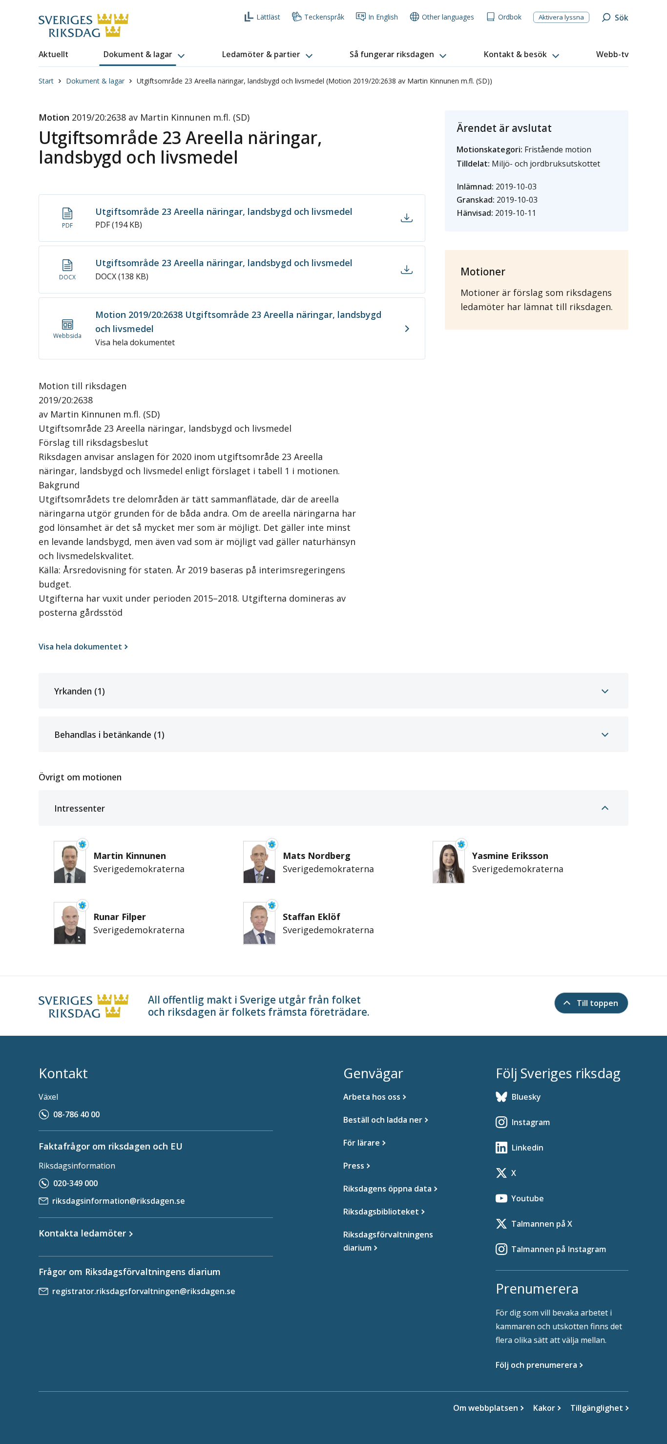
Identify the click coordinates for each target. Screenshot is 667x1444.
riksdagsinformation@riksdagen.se (118, 1200)
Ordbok (509, 16)
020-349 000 (75, 1183)
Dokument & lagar (95, 80)
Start (46, 80)
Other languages (448, 16)
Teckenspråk (324, 16)
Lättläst (268, 16)
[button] (145, 54)
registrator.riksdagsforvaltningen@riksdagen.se (143, 1291)
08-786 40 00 (76, 1114)
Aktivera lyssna (561, 17)
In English (383, 16)
